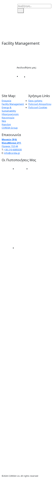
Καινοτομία (8, 117)
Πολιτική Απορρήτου (39, 104)
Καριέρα (6, 124)
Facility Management (13, 104)
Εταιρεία (6, 100)
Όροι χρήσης (35, 100)
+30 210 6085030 (13, 149)
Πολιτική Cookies (37, 107)
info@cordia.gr (12, 153)
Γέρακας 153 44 (10, 146)
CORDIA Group (10, 127)
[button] (3, 6)
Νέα (4, 121)
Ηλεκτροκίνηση (10, 114)
